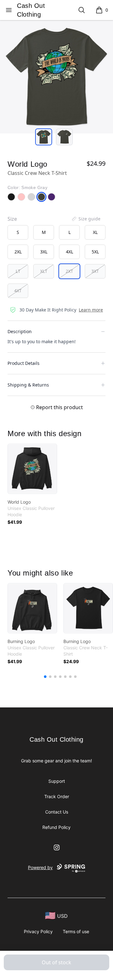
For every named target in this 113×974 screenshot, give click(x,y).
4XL (69, 252)
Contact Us (56, 811)
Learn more (91, 310)
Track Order (56, 796)
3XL (43, 252)
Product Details (24, 363)
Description (20, 331)
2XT (69, 271)
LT (18, 271)
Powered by (40, 867)
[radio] (18, 232)
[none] (85, 219)
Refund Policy (56, 827)
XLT (43, 271)
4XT (18, 291)
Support (56, 781)
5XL (95, 252)
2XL (18, 252)
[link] (32, 469)
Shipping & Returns (28, 385)
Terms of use (76, 931)
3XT (95, 271)
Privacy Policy (38, 931)
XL (95, 232)
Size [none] (12, 218)
